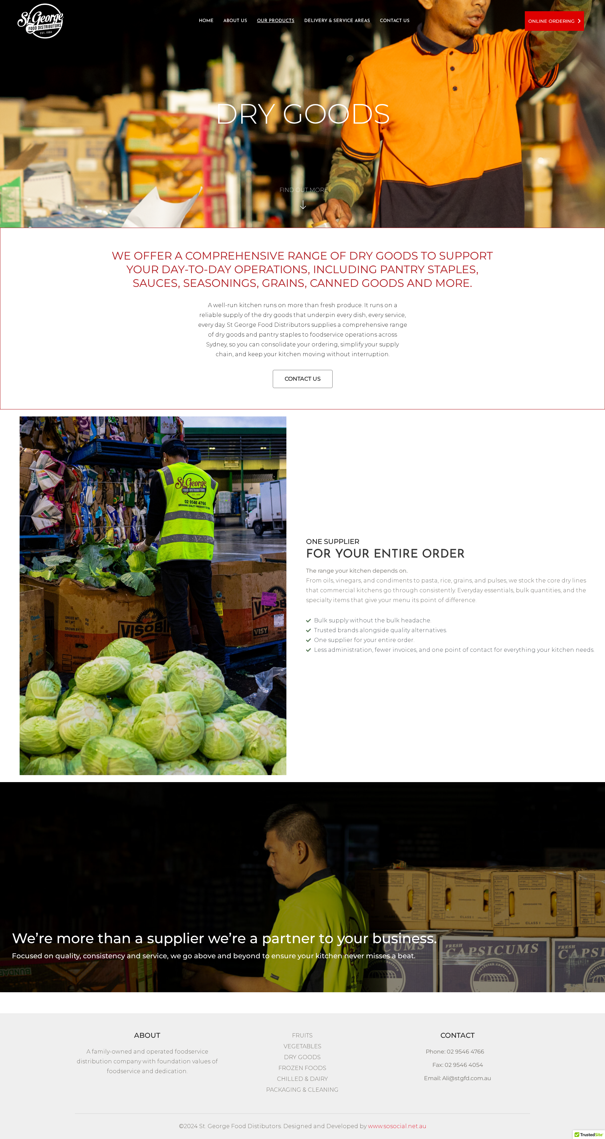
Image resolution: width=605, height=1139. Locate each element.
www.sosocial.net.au (397, 1126)
